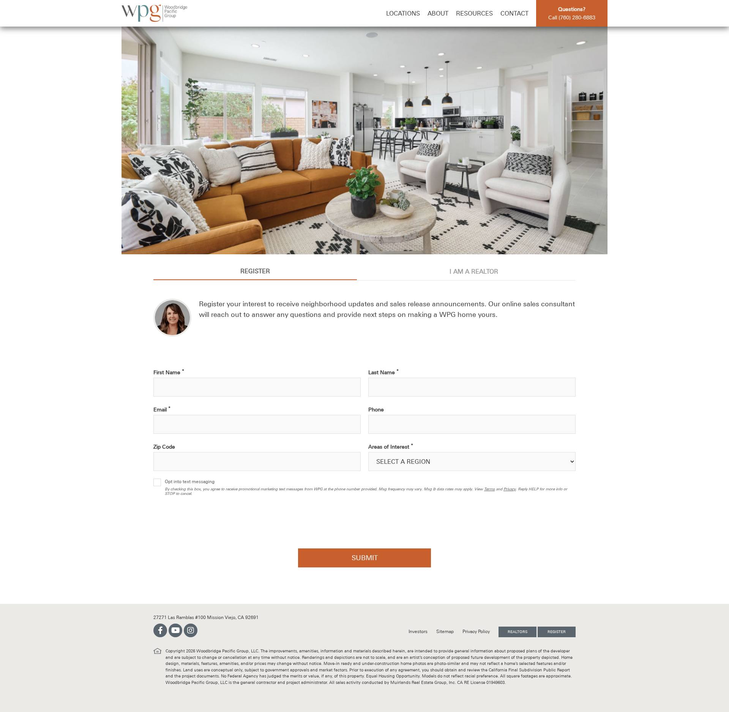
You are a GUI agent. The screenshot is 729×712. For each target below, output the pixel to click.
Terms (489, 489)
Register (255, 271)
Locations (403, 13)
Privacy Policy (476, 631)
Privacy (509, 489)
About (438, 13)
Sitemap (445, 631)
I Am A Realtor (474, 271)
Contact (514, 13)
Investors (419, 631)
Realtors (517, 632)
